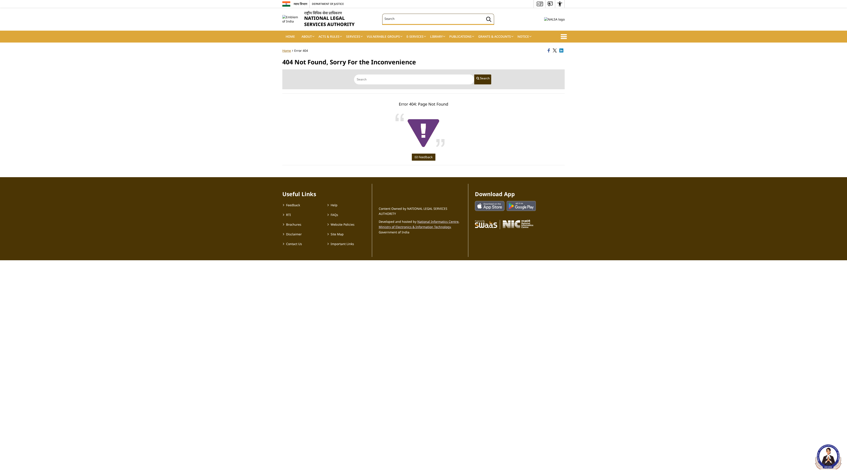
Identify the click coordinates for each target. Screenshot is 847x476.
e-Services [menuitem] (415, 36)
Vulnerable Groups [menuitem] (383, 36)
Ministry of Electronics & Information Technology (415, 227)
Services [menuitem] (353, 36)
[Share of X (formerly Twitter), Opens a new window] (555, 50)
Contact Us (294, 244)
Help (334, 205)
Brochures (293, 224)
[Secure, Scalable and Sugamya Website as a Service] (486, 224)
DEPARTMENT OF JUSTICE (328, 4)
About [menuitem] (307, 36)
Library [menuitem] (436, 36)
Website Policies (342, 224)
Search (485, 78)
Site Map (337, 234)
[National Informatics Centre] (518, 224)
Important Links (342, 244)
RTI (288, 215)
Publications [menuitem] (460, 36)
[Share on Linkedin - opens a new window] (562, 50)
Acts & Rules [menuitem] (329, 36)
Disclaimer (294, 234)
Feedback (425, 157)
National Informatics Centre (438, 221)
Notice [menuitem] (523, 36)
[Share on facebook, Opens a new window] (549, 50)
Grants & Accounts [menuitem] (494, 36)
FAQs (334, 215)
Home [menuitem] (290, 36)
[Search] (488, 20)
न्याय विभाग (300, 4)
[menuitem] (539, 4)
